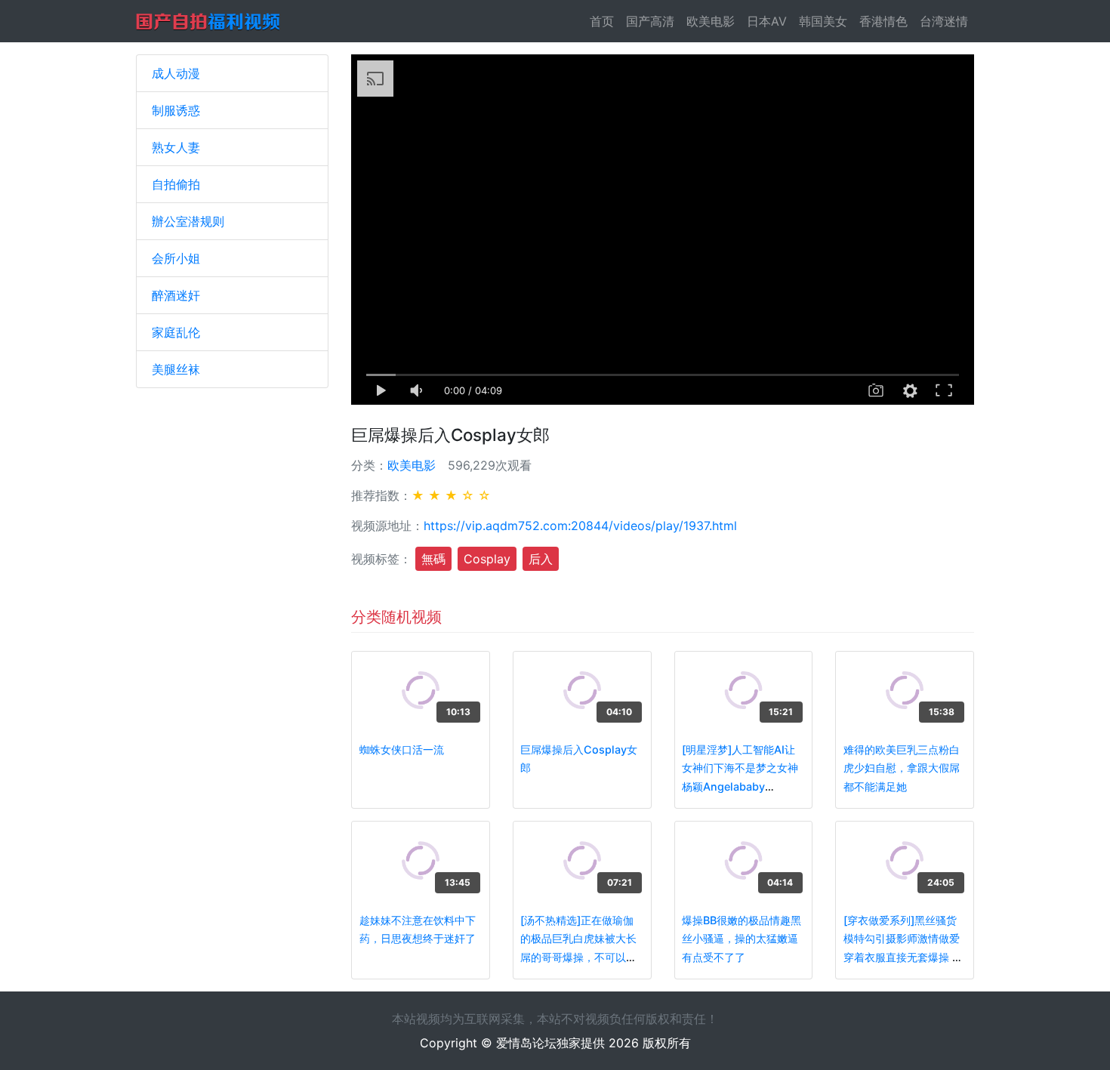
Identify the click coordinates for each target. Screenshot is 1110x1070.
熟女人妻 (176, 147)
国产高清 (650, 21)
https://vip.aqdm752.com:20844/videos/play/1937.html (580, 525)
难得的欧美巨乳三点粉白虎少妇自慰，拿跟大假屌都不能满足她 (901, 768)
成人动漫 (176, 73)
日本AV (767, 21)
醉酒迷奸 (176, 295)
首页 (605, 21)
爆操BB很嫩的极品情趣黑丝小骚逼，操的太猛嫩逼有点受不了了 (741, 939)
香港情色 (883, 21)
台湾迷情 (944, 21)
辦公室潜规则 (188, 221)
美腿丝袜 (176, 369)
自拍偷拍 (176, 184)
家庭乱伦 (176, 332)
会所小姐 (176, 258)
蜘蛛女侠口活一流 (401, 749)
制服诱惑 (176, 110)
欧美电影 (710, 21)
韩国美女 (823, 21)
